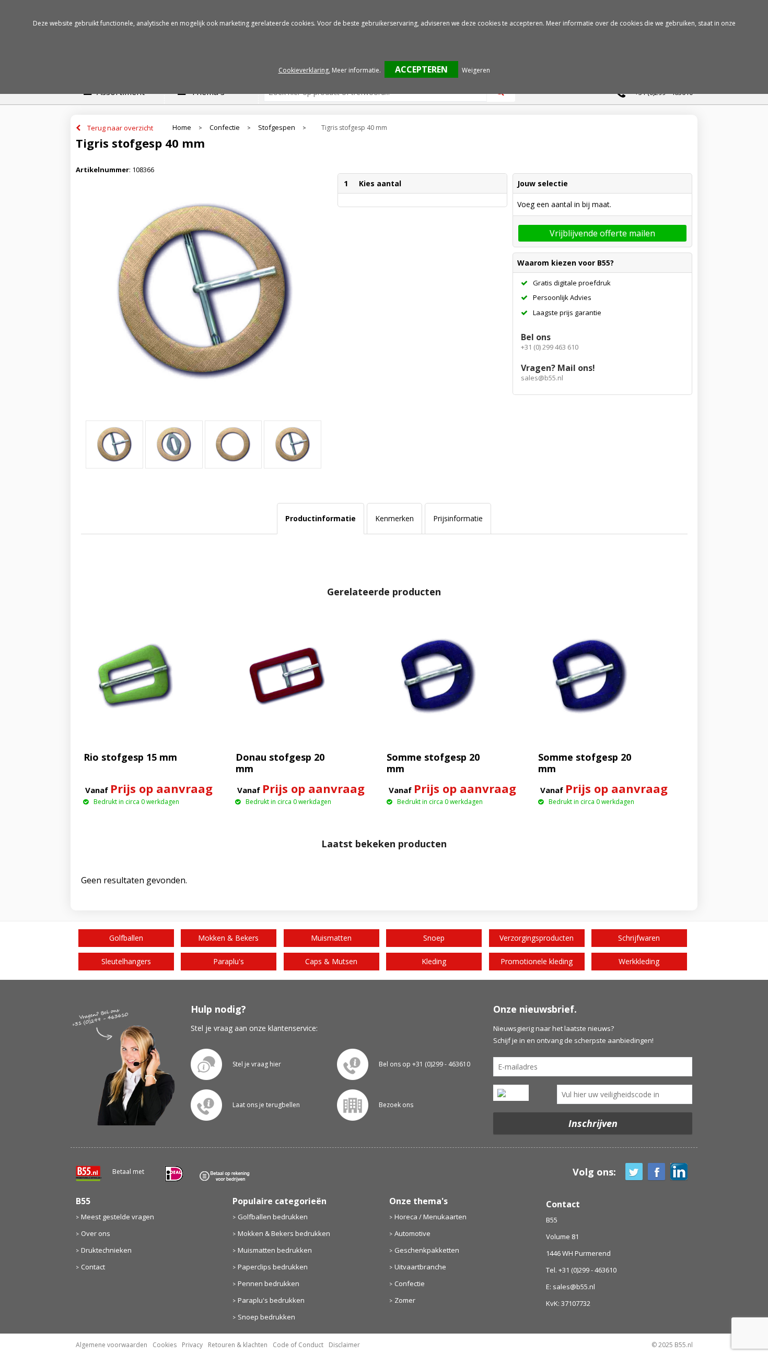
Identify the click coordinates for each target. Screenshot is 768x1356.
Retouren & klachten (237, 1344)
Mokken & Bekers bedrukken (284, 1233)
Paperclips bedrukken (273, 1266)
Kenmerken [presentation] (394, 518)
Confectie (225, 127)
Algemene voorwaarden (111, 1344)
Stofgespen (276, 127)
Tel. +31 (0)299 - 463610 (581, 1270)
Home (181, 127)
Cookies (165, 1344)
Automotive (412, 1233)
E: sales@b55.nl (570, 1286)
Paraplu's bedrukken (271, 1300)
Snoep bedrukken (266, 1317)
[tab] (320, 518)
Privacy (192, 1344)
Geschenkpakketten (426, 1250)
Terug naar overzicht (120, 128)
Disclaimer (344, 1344)
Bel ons (536, 337)
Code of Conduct (298, 1344)
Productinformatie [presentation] (320, 518)
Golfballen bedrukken (273, 1216)
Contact (93, 1266)
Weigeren (476, 70)
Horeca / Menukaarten (430, 1216)
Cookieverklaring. (304, 70)
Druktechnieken (106, 1250)
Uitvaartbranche (420, 1266)
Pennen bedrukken (268, 1283)
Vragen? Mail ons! (558, 368)
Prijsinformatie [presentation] (458, 518)
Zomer (404, 1300)
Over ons (95, 1233)
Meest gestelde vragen (117, 1216)
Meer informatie (355, 70)
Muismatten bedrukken (275, 1250)
